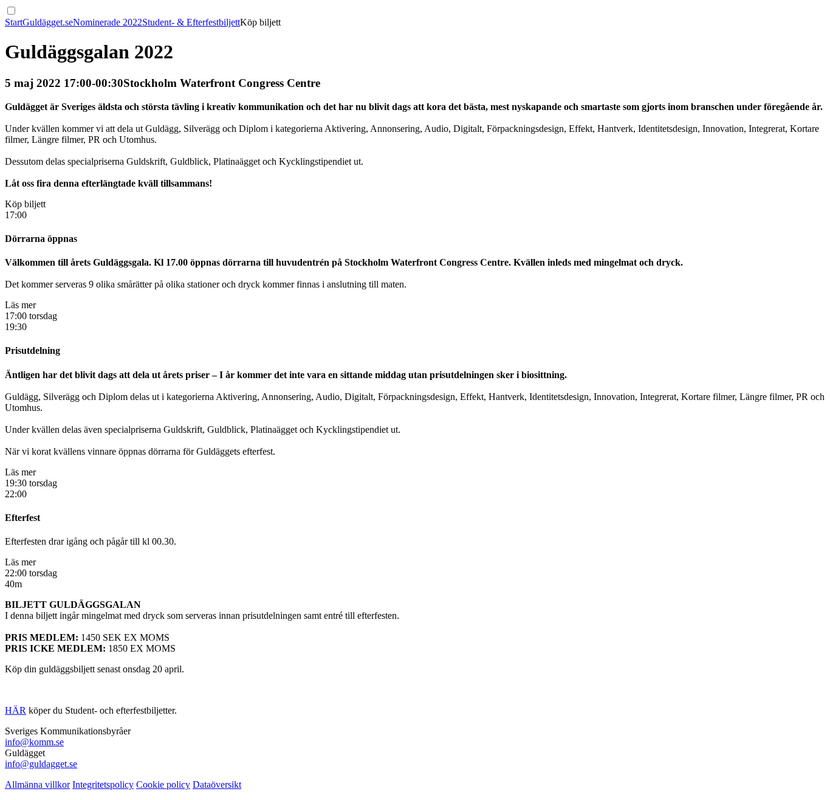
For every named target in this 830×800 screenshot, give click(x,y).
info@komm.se (34, 742)
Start (13, 22)
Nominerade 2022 (107, 22)
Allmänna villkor (37, 784)
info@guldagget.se (41, 764)
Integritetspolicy (103, 784)
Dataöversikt (217, 784)
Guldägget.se (47, 22)
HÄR (15, 710)
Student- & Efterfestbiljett (191, 22)
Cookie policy (163, 784)
